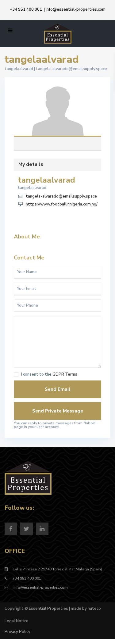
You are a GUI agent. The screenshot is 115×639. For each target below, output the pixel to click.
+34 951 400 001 (26, 9)
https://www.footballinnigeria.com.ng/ (62, 204)
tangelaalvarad (58, 112)
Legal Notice (17, 621)
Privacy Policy (17, 631)
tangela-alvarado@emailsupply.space (71, 69)
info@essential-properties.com (75, 9)
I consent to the (49, 374)
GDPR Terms (64, 374)
